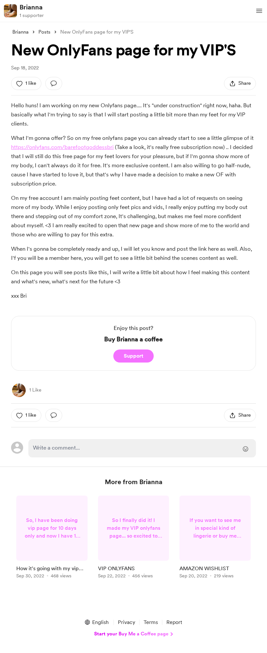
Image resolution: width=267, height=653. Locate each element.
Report (174, 622)
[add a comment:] (53, 83)
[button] (259, 11)
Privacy (126, 622)
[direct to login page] (142, 448)
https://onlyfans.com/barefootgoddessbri (62, 147)
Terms (151, 622)
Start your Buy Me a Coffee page (131, 634)
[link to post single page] (52, 538)
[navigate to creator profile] (10, 10)
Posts (44, 32)
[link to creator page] (19, 390)
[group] (52, 538)
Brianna (31, 7)
